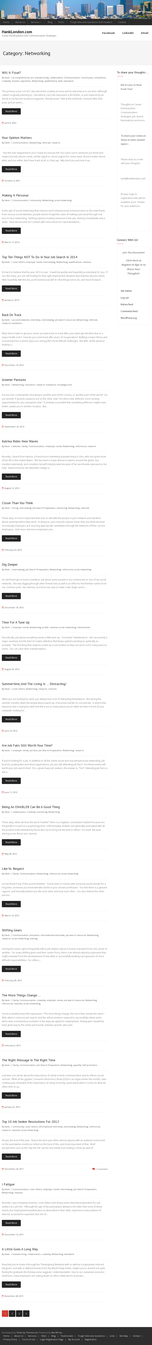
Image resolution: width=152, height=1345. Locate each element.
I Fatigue (8, 1184)
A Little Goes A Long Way (20, 1249)
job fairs (33, 750)
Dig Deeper (10, 564)
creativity (6, 81)
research (56, 142)
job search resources (65, 319)
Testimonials (66, 1335)
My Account (74, 1339)
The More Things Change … (21, 995)
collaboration (56, 77)
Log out (125, 297)
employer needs (34, 262)
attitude (16, 446)
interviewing (49, 262)
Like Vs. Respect (13, 868)
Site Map (123, 1335)
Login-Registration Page (51, 1339)
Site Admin (126, 290)
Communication (72, 77)
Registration (91, 1339)
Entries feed (127, 304)
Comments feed (129, 311)
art (32, 77)
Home (6, 22)
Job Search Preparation (43, 508)
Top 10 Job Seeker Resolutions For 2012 (30, 1121)
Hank (7, 77)
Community (86, 77)
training (33, 938)
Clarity (24, 446)
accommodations (20, 319)
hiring (15, 508)
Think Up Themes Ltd (27, 1332)
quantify (77, 1065)
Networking (37, 81)
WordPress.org (129, 318)
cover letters (18, 262)
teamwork (69, 81)
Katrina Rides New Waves (20, 441)
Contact (122, 22)
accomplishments (21, 77)
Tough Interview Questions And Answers (91, 22)
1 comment (102, 1169)
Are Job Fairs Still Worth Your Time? (27, 745)
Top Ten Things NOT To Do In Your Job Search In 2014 (39, 257)
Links (112, 1335)
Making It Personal (15, 195)
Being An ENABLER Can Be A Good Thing (31, 807)
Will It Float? (11, 72)
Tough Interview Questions (91, 1335)
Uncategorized (64, 384)
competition (100, 77)
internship (36, 319)
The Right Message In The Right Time (28, 1060)
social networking (63, 200)
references (80, 446)
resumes (87, 262)
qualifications (50, 81)
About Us (20, 22)
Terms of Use (28, 1339)
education (34, 935)
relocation (30, 384)
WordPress (56, 1332)
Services (35, 22)
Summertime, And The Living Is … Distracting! (34, 684)
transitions (17, 323)
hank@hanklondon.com (133, 178)
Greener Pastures (14, 380)
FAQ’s (61, 22)
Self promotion (89, 1065)
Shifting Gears (12, 930)
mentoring (62, 508)
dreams (15, 81)
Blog (50, 22)
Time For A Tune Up (15, 622)
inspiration (25, 81)
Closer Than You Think (17, 503)
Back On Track (11, 315)
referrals (46, 142)
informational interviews (53, 935)
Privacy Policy (10, 1339)
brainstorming (42, 77)
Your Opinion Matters (17, 137)
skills (60, 81)
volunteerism (83, 627)
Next (26, 1313)
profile (45, 627)
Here (135, 260)
